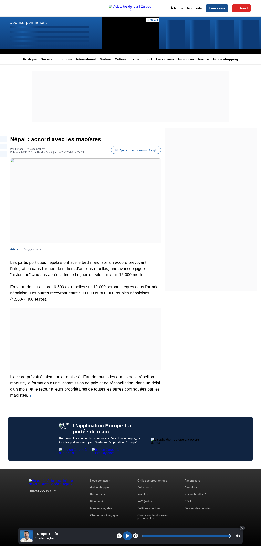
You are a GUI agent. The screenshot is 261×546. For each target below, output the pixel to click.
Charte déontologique (104, 515)
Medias (105, 59)
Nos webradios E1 (196, 494)
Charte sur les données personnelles (152, 517)
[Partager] (3, 139)
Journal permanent (28, 22)
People (203, 59)
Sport (147, 59)
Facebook (45, 498)
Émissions (217, 8)
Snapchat (58, 498)
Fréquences (98, 494)
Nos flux (142, 494)
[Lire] (127, 535)
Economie (64, 59)
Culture (120, 59)
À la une (177, 8)
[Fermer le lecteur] (242, 528)
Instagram (38, 498)
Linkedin (65, 498)
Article (14, 249)
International (86, 59)
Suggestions (32, 249)
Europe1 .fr (22, 148)
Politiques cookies (148, 508)
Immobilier (186, 59)
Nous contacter (100, 480)
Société (46, 59)
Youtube (51, 498)
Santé (134, 59)
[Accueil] (130, 9)
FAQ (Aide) (144, 501)
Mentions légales (101, 508)
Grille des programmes (152, 480)
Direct (243, 8)
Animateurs (144, 487)
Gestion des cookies (198, 508)
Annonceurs (192, 480)
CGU (188, 501)
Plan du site (97, 501)
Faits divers (165, 59)
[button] (238, 536)
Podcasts (194, 8)
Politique (30, 59)
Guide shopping (225, 59)
